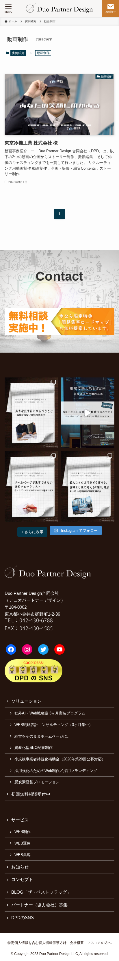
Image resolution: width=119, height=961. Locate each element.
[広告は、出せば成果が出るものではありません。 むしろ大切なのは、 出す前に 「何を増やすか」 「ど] (31, 412)
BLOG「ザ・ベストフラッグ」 (41, 892)
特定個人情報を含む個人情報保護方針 (37, 943)
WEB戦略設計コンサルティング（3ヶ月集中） (53, 725)
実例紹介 (18, 53)
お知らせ (20, 867)
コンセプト (22, 879)
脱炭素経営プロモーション (37, 782)
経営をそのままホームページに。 (42, 736)
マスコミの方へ (99, 943)
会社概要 (77, 943)
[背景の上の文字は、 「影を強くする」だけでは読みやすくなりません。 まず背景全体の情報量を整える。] (87, 412)
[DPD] (59, 8)
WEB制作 (22, 831)
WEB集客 (22, 855)
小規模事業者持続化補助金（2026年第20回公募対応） (59, 759)
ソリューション (26, 701)
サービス (20, 820)
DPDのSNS (22, 917)
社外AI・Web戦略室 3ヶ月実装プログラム (49, 713)
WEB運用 (22, 843)
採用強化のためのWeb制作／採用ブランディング (55, 771)
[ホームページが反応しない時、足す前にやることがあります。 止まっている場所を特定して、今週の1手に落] (31, 486)
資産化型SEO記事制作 (33, 747)
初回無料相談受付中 (30, 794)
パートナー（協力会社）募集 (39, 905)
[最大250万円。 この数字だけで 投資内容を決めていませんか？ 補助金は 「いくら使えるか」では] (87, 486)
